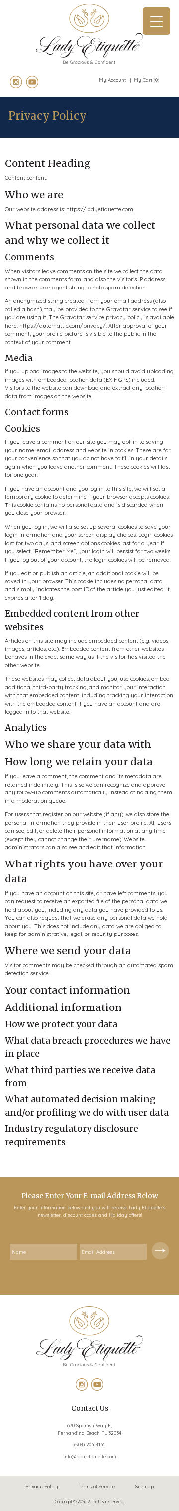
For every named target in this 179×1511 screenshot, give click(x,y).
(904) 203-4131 (89, 1444)
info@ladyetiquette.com (89, 1456)
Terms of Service (97, 1486)
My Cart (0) (146, 80)
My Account (113, 80)
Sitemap (144, 1486)
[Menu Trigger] (156, 21)
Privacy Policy (41, 1486)
